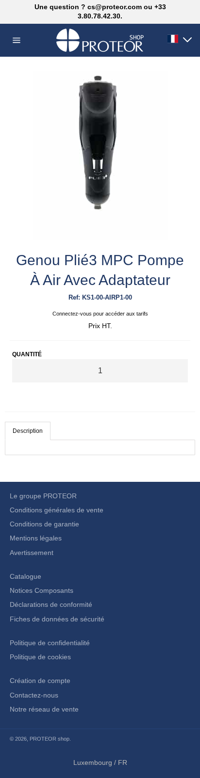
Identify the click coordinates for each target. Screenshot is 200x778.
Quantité (27, 354)
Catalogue (25, 576)
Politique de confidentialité (50, 643)
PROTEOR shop (49, 739)
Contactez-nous (34, 695)
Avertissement (31, 552)
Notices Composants (41, 590)
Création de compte (40, 680)
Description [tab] (28, 431)
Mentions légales (36, 538)
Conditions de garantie (44, 524)
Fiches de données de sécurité (57, 619)
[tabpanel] (100, 447)
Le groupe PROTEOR (43, 496)
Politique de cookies (40, 657)
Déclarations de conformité (51, 604)
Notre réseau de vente (44, 709)
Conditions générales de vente (56, 510)
